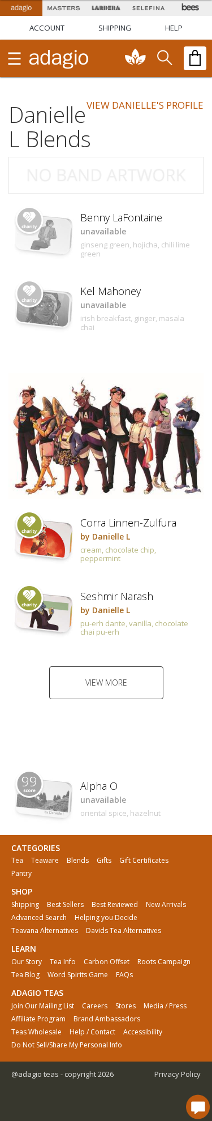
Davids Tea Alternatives (123, 931)
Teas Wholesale (36, 1032)
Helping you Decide (106, 918)
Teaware (45, 861)
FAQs (124, 975)
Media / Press (165, 1006)
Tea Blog (25, 975)
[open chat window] (198, 1107)
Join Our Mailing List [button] (42, 1006)
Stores (125, 1006)
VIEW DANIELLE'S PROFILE (145, 105)
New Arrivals (166, 905)
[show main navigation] (14, 58)
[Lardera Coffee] (106, 8)
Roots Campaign (164, 962)
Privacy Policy (177, 1074)
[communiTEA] (136, 58)
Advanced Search (39, 918)
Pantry (21, 874)
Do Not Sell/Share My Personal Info (66, 1045)
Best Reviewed (115, 905)
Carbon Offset (106, 962)
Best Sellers (65, 905)
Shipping (25, 905)
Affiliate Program (38, 1019)
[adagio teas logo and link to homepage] (59, 58)
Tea (17, 861)
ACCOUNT (46, 28)
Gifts (104, 861)
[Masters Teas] (63, 8)
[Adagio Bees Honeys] (191, 8)
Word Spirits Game (77, 975)
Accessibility (142, 1032)
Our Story (26, 962)
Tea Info (63, 962)
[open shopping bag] (195, 58)
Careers (94, 1006)
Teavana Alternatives (44, 931)
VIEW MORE (106, 682)
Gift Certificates (143, 861)
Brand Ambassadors (106, 1019)
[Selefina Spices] (148, 8)
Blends (78, 861)
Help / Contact (92, 1032)
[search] (164, 58)
